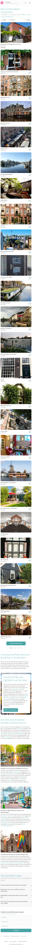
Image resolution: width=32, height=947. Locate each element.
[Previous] (2, 32)
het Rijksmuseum (13, 697)
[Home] (1, 936)
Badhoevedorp (12, 733)
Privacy (6, 941)
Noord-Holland (15, 936)
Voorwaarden (13, 941)
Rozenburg (21, 733)
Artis (11, 700)
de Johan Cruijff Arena (7, 816)
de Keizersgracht (9, 863)
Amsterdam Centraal (17, 689)
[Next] (29, 32)
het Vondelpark (22, 778)
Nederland (9, 16)
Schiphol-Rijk (4, 733)
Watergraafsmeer (9, 773)
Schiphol (19, 728)
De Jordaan (16, 772)
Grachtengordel (19, 863)
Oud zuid (9, 780)
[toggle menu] (29, 2)
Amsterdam (7, 736)
